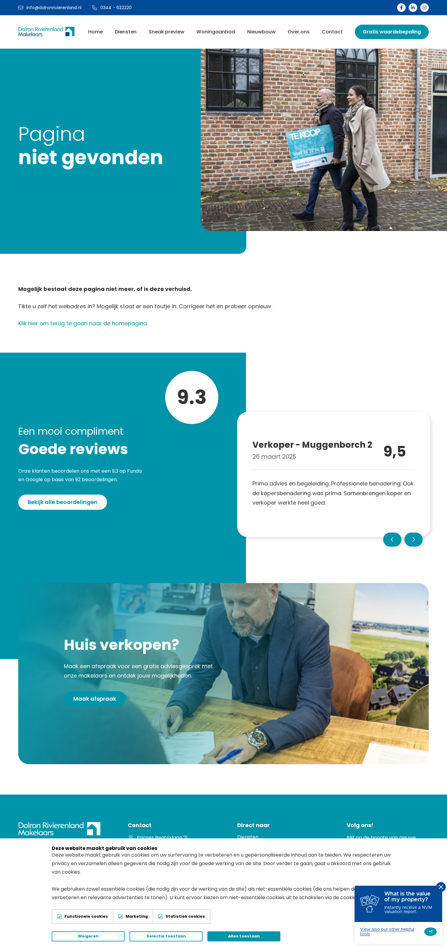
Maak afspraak (94, 698)
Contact (332, 31)
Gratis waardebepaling (392, 31)
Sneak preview (166, 31)
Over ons (299, 31)
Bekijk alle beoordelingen (63, 502)
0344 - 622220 (116, 8)
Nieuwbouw (261, 31)
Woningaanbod (215, 31)
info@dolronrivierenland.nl (53, 8)
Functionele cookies (86, 917)
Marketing (137, 917)
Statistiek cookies (185, 917)
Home (95, 31)
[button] (392, 540)
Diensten (126, 31)
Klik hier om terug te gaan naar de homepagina (82, 323)
